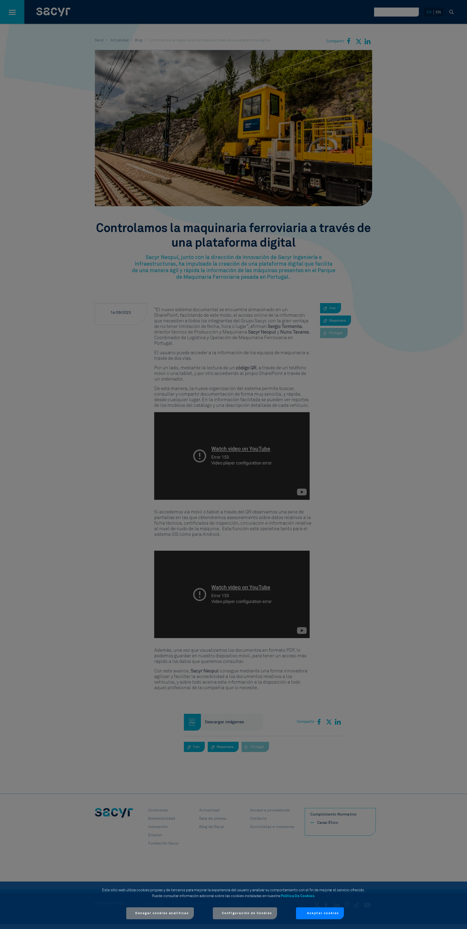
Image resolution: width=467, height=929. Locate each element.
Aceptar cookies (323, 913)
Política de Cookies (297, 896)
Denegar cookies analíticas (162, 913)
